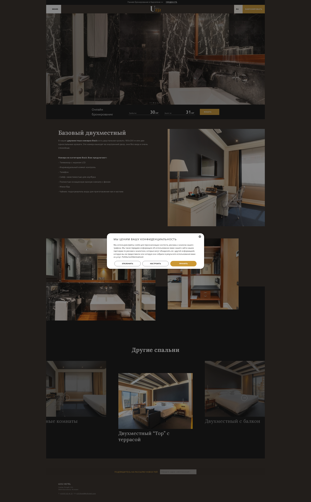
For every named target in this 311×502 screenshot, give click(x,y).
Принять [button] (183, 263)
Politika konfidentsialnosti (132, 257)
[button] (155, 263)
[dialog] (155, 251)
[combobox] (200, 236)
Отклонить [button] (127, 263)
